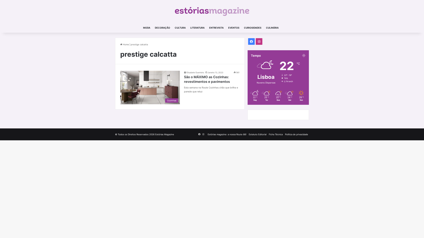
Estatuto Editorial (257, 134)
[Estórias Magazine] (212, 11)
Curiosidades (252, 27)
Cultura (180, 27)
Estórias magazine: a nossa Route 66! (227, 134)
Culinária (272, 27)
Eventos (233, 27)
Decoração (162, 27)
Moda (146, 27)
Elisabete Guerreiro (195, 72)
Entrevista (216, 27)
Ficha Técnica (276, 134)
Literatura (197, 27)
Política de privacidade (296, 134)
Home (125, 44)
